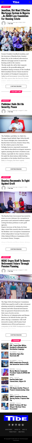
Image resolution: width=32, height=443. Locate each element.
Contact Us (17, 429)
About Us (24, 429)
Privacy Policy (12, 432)
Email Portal (21, 432)
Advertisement (8, 429)
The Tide (10, 23)
